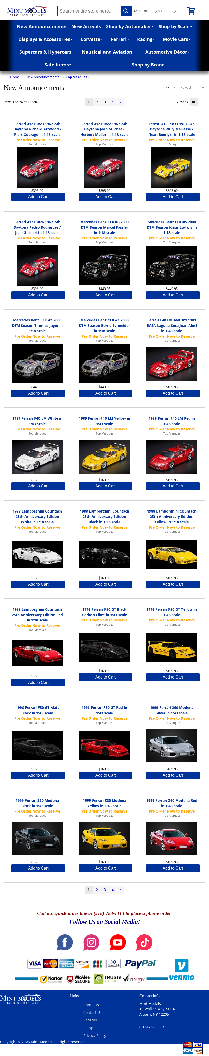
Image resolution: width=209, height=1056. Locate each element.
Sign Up (159, 10)
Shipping (91, 1027)
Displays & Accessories (44, 39)
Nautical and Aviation (107, 52)
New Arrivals (86, 26)
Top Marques (76, 77)
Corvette (90, 39)
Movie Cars (175, 39)
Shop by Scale (174, 26)
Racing (144, 39)
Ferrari (119, 39)
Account (140, 10)
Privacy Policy (94, 1035)
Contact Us (92, 1012)
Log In (176, 10)
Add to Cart (38, 197)
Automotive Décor (166, 52)
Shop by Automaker (128, 26)
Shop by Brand (148, 65)
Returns (90, 1020)
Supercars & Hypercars (45, 52)
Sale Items (57, 65)
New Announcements (42, 26)
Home (15, 77)
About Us (91, 1004)
